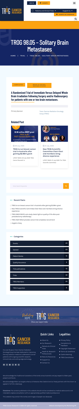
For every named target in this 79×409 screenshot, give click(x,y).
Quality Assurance (19, 262)
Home (13, 56)
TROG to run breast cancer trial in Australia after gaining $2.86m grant (24, 151)
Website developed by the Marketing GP (62, 405)
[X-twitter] (7, 365)
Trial (22, 56)
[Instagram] (13, 365)
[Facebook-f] (4, 365)
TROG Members (18, 282)
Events (15, 243)
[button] (74, 3)
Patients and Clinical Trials (44, 11)
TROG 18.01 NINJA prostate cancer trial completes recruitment (33, 220)
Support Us (66, 11)
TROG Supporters (19, 288)
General (15, 250)
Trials (15, 275)
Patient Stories (18, 256)
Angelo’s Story (17, 223)
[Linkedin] (19, 365)
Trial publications (19, 269)
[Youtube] (10, 365)
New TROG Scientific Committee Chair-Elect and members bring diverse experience (53, 152)
